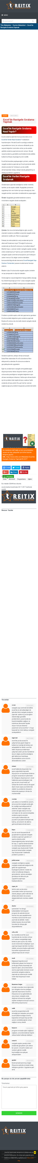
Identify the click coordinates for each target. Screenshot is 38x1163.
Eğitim (30, 479)
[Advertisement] (19, 50)
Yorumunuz (6, 1083)
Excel (4, 479)
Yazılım (5, 115)
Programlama (21, 479)
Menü (6, 15)
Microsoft (12, 479)
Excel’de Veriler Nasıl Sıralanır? (12, 140)
